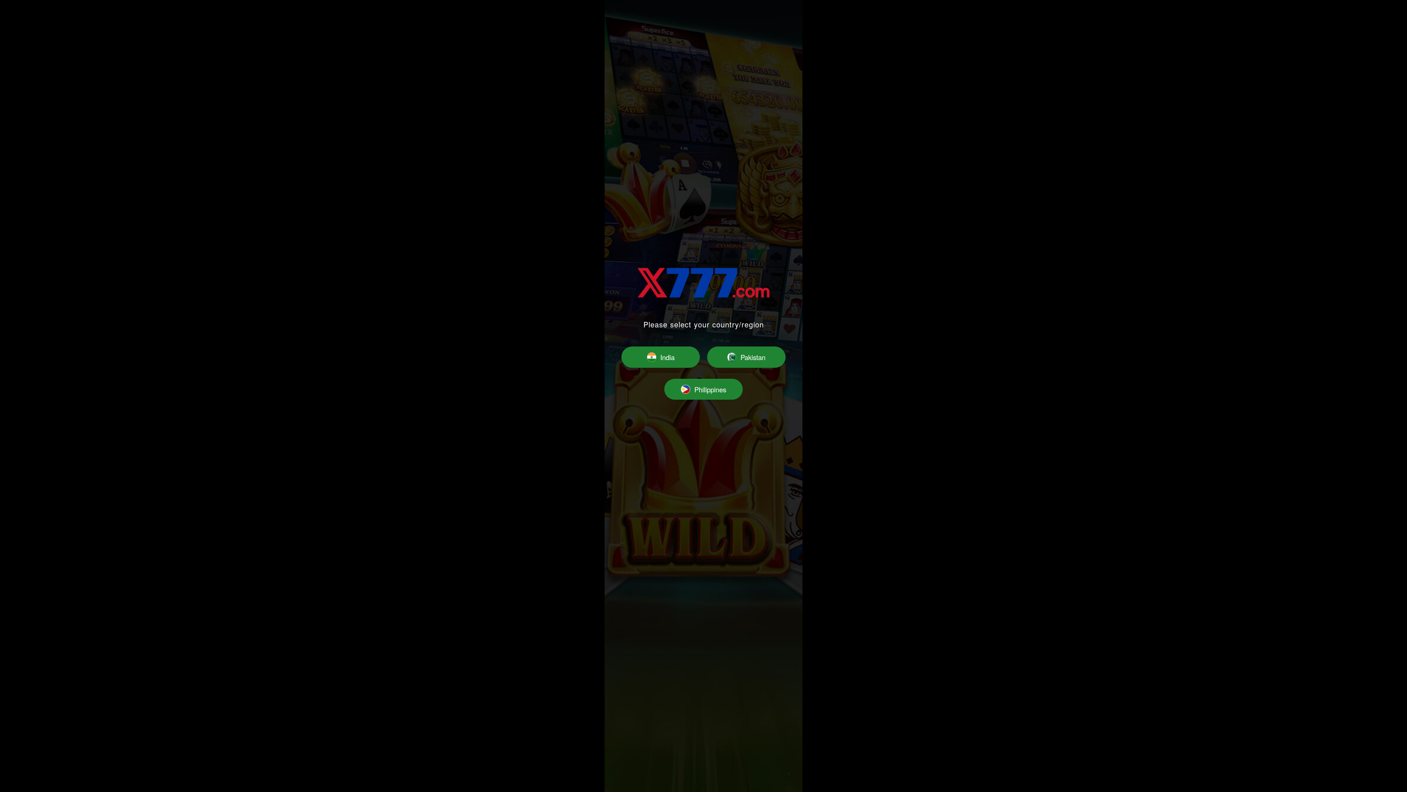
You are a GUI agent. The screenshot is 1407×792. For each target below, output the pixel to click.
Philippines (710, 389)
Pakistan (753, 357)
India (667, 357)
